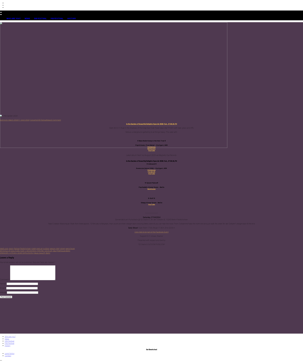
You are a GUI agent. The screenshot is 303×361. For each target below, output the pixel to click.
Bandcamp (151, 149)
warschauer (70, 248)
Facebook (151, 172)
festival (17, 248)
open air (39, 248)
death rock (4, 248)
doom (11, 248)
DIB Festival (40, 18)
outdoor (46, 248)
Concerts (33, 120)
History (71, 18)
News (27, 18)
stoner (62, 248)
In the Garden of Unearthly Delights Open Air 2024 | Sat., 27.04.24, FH (151, 124)
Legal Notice (9, 353)
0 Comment (56, 120)
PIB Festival (57, 18)
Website (3, 292)
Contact (8, 356)
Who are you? (14, 18)
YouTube (151, 150)
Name (3, 284)
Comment (5, 279)
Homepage (151, 147)
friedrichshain (25, 248)
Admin (2, 120)
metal (33, 248)
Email (3, 288)
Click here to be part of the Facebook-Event (152, 232)
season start (55, 248)
